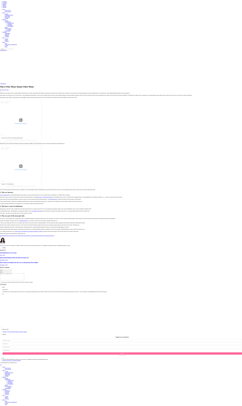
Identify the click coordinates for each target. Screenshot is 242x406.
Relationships (7, 30)
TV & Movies (10, 26)
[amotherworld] (3, 50)
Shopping (7, 41)
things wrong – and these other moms (44, 197)
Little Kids (7, 34)
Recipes (6, 13)
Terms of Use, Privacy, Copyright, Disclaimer (12, 360)
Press (6, 43)
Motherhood (7, 33)
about (4, 42)
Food (4, 12)
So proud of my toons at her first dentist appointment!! (12, 137)
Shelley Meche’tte (53, 199)
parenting (4, 32)
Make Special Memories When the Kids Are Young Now (14, 257)
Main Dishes (7, 16)
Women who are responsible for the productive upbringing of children (29, 231)
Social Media (10, 25)
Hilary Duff (15, 186)
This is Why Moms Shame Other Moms (21, 235)
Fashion (6, 38)
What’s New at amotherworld (11, 44)
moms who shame (9, 235)
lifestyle (4, 19)
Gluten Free (7, 17)
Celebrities (10, 24)
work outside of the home (36, 211)
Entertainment (8, 21)
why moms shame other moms (48, 235)
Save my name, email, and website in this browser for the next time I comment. (17, 282)
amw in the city (8, 11)
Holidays (9, 29)
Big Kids (7, 35)
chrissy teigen (14, 139)
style (3, 37)
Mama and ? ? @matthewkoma (7, 184)
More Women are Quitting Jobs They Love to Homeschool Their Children (19, 262)
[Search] (0, 49)
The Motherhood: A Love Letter (8, 252)
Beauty (6, 40)
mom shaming (3, 235)
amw (2, 89)
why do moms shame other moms (35, 235)
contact (6, 45)
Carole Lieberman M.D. (5, 195)
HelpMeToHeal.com (24, 220)
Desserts (6, 18)
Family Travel (8, 10)
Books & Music (11, 23)
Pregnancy (7, 36)
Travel (4, 9)
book (6, 46)
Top (1, 364)
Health (6, 27)
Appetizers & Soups (9, 15)
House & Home (8, 28)
